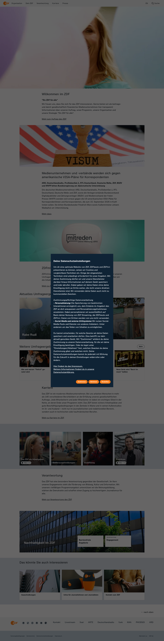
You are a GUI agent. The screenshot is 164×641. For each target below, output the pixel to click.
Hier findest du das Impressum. (68, 366)
